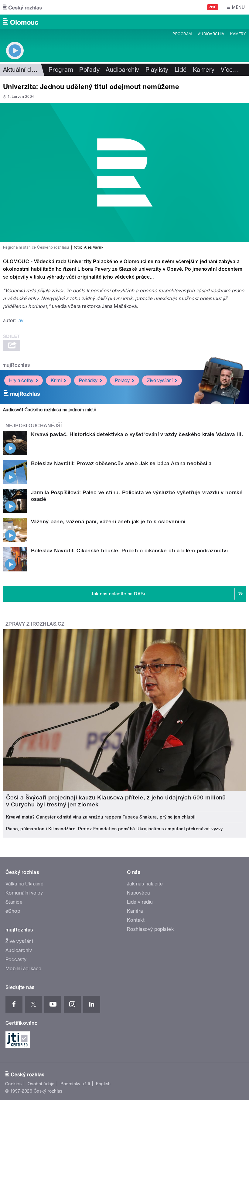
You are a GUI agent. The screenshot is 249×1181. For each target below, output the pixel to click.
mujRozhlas (16, 365)
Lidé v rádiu (140, 902)
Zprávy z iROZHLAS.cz (35, 624)
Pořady (89, 69)
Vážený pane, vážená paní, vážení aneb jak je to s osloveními (108, 521)
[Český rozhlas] (22, 7)
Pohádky (88, 380)
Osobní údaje (41, 1083)
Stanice (13, 902)
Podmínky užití (75, 1083)
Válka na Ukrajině (24, 884)
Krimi (56, 380)
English (103, 1083)
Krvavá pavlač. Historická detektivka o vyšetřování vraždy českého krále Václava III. (137, 434)
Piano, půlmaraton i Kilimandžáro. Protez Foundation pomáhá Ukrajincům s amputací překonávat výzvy (114, 828)
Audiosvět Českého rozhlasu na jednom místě (49, 409)
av (21, 320)
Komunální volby (24, 893)
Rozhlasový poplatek (150, 929)
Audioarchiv (211, 34)
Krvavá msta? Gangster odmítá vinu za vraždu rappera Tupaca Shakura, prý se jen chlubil (100, 817)
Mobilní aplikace (23, 968)
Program (182, 34)
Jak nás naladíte (145, 884)
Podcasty (16, 959)
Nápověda (138, 893)
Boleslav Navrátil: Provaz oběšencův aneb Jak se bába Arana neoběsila (121, 463)
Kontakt (136, 920)
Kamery (238, 34)
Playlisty (157, 69)
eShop (12, 911)
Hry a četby (21, 380)
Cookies (13, 1083)
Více (230, 69)
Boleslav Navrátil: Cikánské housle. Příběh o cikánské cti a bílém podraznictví (129, 550)
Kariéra (135, 911)
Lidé (181, 69)
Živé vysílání (159, 380)
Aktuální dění (21, 69)
